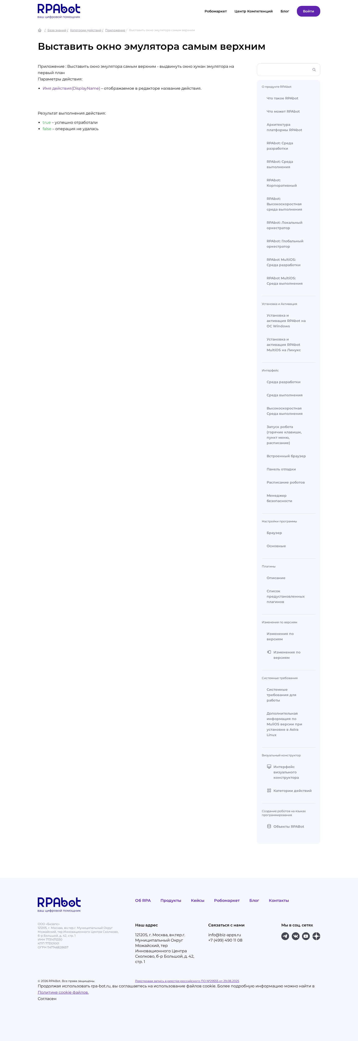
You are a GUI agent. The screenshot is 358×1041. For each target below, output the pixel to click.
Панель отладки (281, 469)
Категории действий (85, 30)
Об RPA (143, 900)
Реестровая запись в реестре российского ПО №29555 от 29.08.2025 (187, 981)
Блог (254, 900)
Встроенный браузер (286, 456)
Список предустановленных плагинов (286, 596)
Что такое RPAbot (282, 98)
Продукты (170, 900)
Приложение (115, 30)
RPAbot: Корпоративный (282, 183)
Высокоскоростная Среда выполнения (285, 411)
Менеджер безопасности (279, 498)
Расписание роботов (286, 482)
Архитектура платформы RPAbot (284, 127)
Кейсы (197, 900)
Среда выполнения (285, 395)
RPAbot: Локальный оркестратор (284, 225)
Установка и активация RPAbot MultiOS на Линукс (284, 344)
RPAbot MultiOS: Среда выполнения (285, 281)
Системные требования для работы (281, 694)
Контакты (279, 900)
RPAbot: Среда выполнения (280, 164)
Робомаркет (216, 11)
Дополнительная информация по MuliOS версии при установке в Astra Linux (284, 724)
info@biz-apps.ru (224, 935)
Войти (308, 11)
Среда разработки (284, 382)
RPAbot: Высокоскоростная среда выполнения (284, 204)
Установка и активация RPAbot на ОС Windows (286, 320)
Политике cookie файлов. (63, 992)
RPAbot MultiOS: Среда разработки (284, 262)
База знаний (56, 30)
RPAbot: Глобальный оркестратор (285, 244)
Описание (276, 578)
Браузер (274, 533)
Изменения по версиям (280, 636)
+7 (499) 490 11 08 (225, 940)
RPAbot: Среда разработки (280, 146)
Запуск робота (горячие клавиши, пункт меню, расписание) (284, 435)
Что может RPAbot (283, 111)
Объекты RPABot (288, 826)
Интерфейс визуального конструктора (286, 772)
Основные (276, 546)
